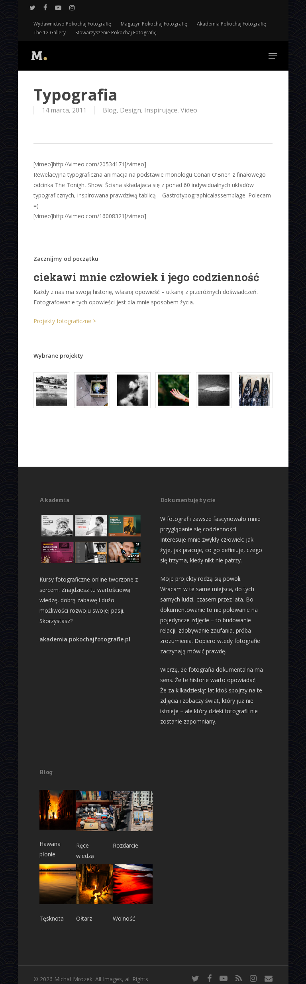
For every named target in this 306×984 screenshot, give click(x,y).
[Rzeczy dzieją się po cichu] (92, 390)
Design (130, 110)
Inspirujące (160, 110)
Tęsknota (51, 918)
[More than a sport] (214, 390)
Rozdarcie (125, 845)
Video (188, 110)
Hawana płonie (50, 849)
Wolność (124, 918)
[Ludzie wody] (133, 390)
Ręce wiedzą (85, 851)
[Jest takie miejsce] (255, 390)
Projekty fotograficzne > (64, 321)
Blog (110, 110)
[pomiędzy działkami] (173, 390)
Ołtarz (84, 918)
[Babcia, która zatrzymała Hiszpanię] (51, 390)
